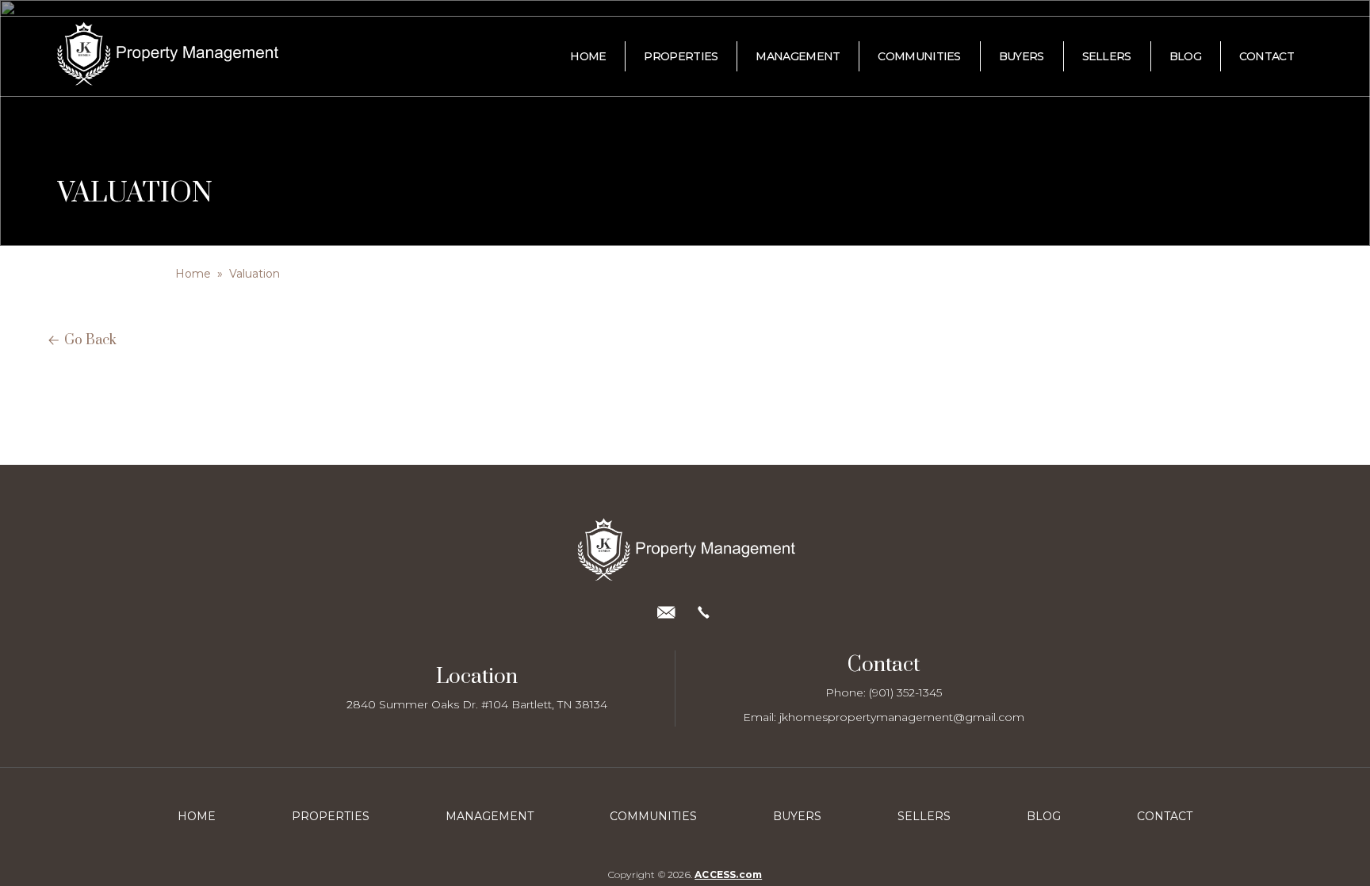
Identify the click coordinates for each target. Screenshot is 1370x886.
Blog (1044, 816)
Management (490, 816)
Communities (653, 816)
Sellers (924, 816)
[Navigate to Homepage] (125, 57)
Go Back (90, 340)
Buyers (797, 816)
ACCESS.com (728, 874)
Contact (1164, 816)
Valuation (254, 274)
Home (193, 274)
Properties (330, 816)
